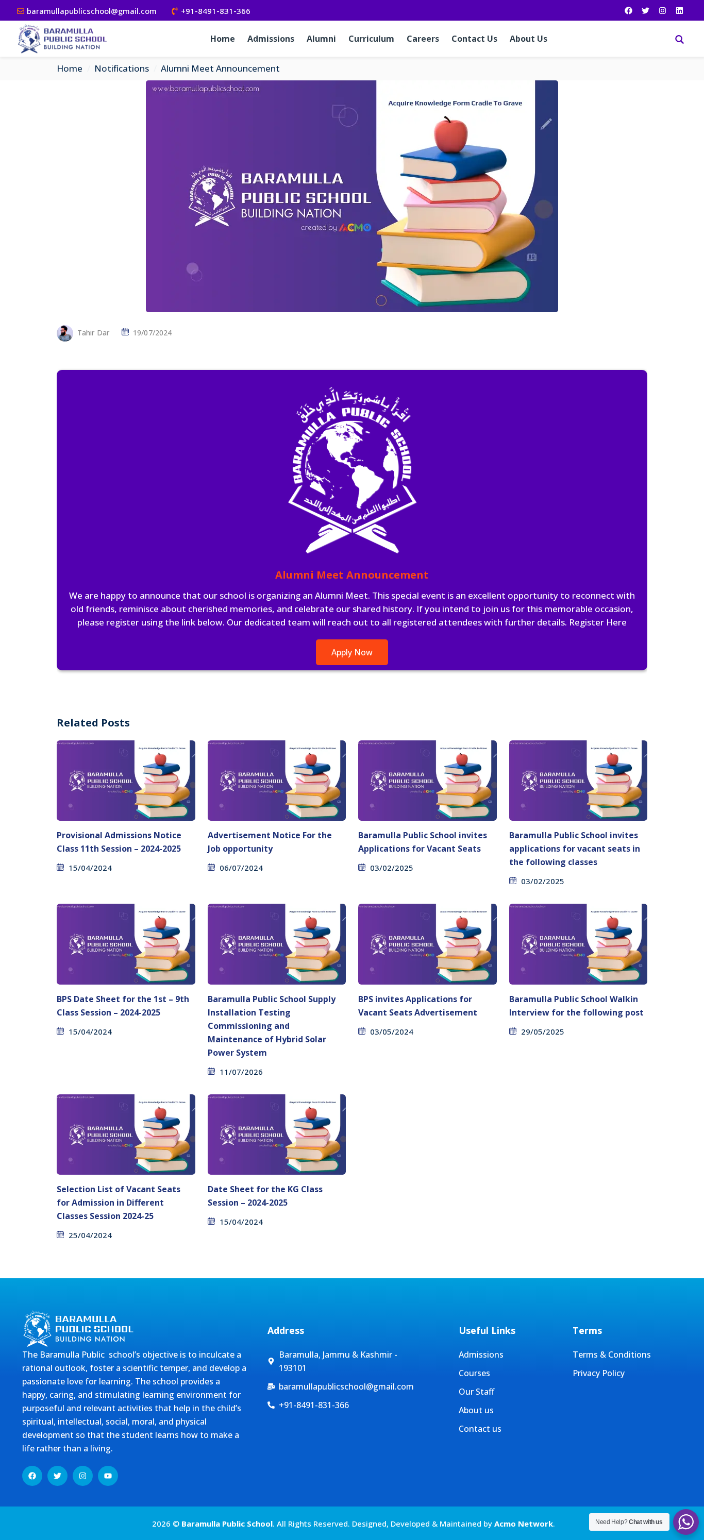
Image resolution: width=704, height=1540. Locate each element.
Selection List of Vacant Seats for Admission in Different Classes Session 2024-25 (118, 1202)
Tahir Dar (93, 332)
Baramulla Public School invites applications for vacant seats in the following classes (574, 849)
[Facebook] (628, 10)
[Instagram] (662, 10)
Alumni (321, 38)
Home (222, 38)
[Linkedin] (679, 10)
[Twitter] (645, 10)
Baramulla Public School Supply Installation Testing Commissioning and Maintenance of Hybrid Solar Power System (272, 1025)
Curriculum (371, 38)
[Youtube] (108, 1476)
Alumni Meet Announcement (352, 575)
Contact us (474, 38)
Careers (423, 38)
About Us (528, 38)
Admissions (270, 38)
